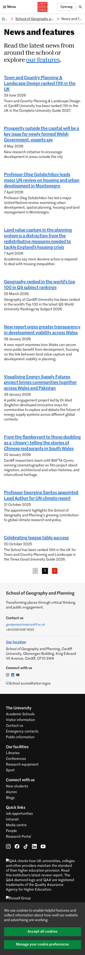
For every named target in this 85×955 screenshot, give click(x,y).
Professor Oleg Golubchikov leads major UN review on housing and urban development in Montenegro (41, 180)
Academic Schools (20, 714)
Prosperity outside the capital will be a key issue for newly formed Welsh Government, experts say (41, 134)
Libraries (13, 753)
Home (6, 19)
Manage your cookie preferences (42, 944)
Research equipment (22, 764)
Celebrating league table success (36, 538)
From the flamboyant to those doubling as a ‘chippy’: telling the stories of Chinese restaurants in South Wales (42, 443)
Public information (20, 737)
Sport (10, 770)
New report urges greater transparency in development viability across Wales (42, 330)
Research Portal (18, 836)
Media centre (16, 825)
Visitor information (20, 720)
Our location (16, 642)
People (11, 831)
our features (43, 60)
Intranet (12, 819)
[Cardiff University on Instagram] (8, 846)
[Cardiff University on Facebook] (17, 846)
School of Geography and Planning (42, 19)
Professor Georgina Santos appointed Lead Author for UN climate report (41, 496)
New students (17, 786)
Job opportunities (19, 814)
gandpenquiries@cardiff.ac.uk (25, 624)
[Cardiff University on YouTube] (43, 846)
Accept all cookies (42, 931)
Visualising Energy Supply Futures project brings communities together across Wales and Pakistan (40, 383)
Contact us (14, 726)
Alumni (11, 792)
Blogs (10, 798)
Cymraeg (66, 6)
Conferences (16, 759)
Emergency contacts (22, 731)
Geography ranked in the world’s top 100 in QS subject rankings (39, 285)
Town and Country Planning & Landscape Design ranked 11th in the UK (40, 84)
